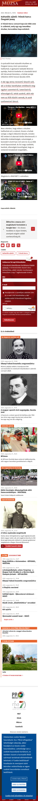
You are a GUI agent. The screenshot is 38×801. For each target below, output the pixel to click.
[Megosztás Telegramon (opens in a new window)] (13, 245)
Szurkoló (19, 727)
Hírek (19, 718)
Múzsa (19, 722)
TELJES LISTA (8, 619)
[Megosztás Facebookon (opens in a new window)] (8, 245)
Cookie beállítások (19, 779)
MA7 (19, 714)
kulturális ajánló (8, 253)
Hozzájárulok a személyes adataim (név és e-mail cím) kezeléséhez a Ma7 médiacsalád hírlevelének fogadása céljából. (19, 297)
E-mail (4, 285)
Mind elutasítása (19, 784)
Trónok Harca (23, 253)
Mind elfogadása (19, 790)
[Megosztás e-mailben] (2, 245)
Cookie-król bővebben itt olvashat (19, 796)
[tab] (4, 555)
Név (3, 277)
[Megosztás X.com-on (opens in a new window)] (18, 245)
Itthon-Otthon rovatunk (12, 675)
